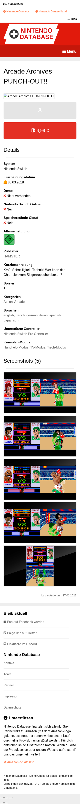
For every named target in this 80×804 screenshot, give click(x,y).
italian (43, 315)
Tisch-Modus (56, 347)
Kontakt (9, 663)
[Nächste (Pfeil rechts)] (6, 802)
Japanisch (11, 320)
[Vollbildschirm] (6, 797)
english (9, 315)
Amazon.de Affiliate (20, 762)
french (20, 315)
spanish (55, 315)
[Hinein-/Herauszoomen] (10, 797)
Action (8, 302)
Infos (73, 19)
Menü (71, 51)
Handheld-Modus (16, 347)
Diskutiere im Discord (21, 644)
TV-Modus (37, 347)
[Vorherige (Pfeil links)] (2, 802)
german (32, 315)
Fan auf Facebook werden (25, 621)
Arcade (19, 302)
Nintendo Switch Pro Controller (26, 334)
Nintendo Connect (17, 11)
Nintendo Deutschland (52, 11)
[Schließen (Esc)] (2, 797)
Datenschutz (12, 707)
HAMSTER (12, 256)
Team (8, 674)
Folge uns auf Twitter (21, 633)
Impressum (11, 696)
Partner (9, 685)
